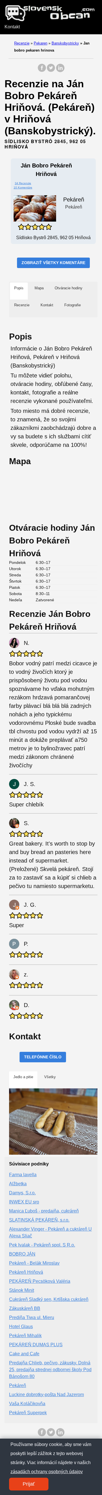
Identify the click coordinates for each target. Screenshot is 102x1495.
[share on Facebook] (41, 70)
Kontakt (12, 26)
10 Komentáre (23, 187)
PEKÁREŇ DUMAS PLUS (36, 1344)
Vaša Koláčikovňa (27, 1403)
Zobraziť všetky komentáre (53, 262)
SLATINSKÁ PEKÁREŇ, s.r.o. (39, 1220)
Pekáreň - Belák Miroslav (34, 1263)
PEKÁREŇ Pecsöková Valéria (39, 1281)
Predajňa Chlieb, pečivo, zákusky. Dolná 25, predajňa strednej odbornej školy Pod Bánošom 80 (50, 1369)
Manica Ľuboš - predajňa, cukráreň (44, 1211)
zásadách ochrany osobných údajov (46, 1471)
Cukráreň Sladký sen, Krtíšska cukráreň (48, 1299)
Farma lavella (23, 1174)
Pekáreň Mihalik (25, 1335)
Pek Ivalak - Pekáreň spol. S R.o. (42, 1245)
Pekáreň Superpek (28, 1412)
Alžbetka (18, 1183)
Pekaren (40, 43)
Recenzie (21, 43)
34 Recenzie (23, 183)
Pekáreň (17, 1385)
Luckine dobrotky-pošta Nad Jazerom (46, 1394)
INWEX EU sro (24, 1201)
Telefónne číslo (42, 1057)
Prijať (29, 1484)
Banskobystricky (65, 43)
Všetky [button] (50, 1077)
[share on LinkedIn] (60, 70)
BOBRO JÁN (22, 1254)
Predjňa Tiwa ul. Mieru (31, 1317)
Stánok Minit (21, 1290)
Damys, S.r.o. (22, 1192)
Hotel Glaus (21, 1326)
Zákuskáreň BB (24, 1308)
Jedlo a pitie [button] (23, 1077)
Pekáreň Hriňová (26, 1272)
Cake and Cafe (24, 1353)
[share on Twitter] (51, 70)
